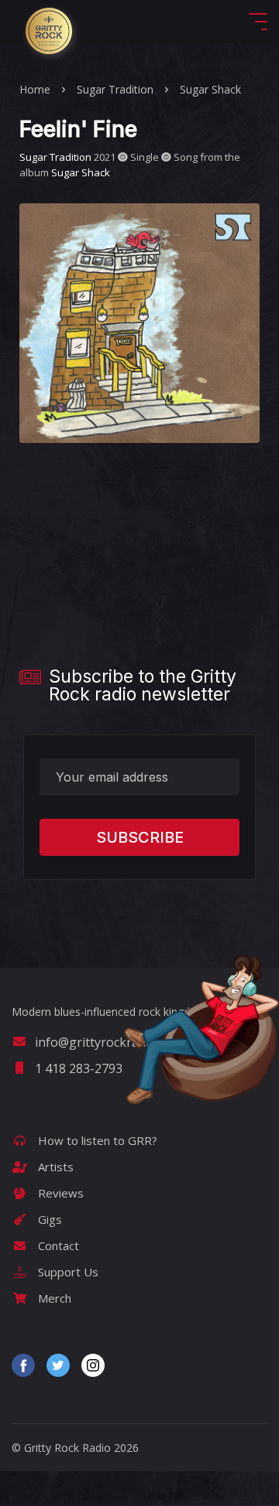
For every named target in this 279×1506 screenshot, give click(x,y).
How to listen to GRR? (96, 1140)
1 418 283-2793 (78, 1068)
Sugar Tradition (115, 89)
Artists (54, 1166)
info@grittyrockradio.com (109, 1042)
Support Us (66, 1271)
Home (34, 89)
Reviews (59, 1193)
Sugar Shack (210, 89)
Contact (57, 1245)
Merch (53, 1298)
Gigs (48, 1219)
